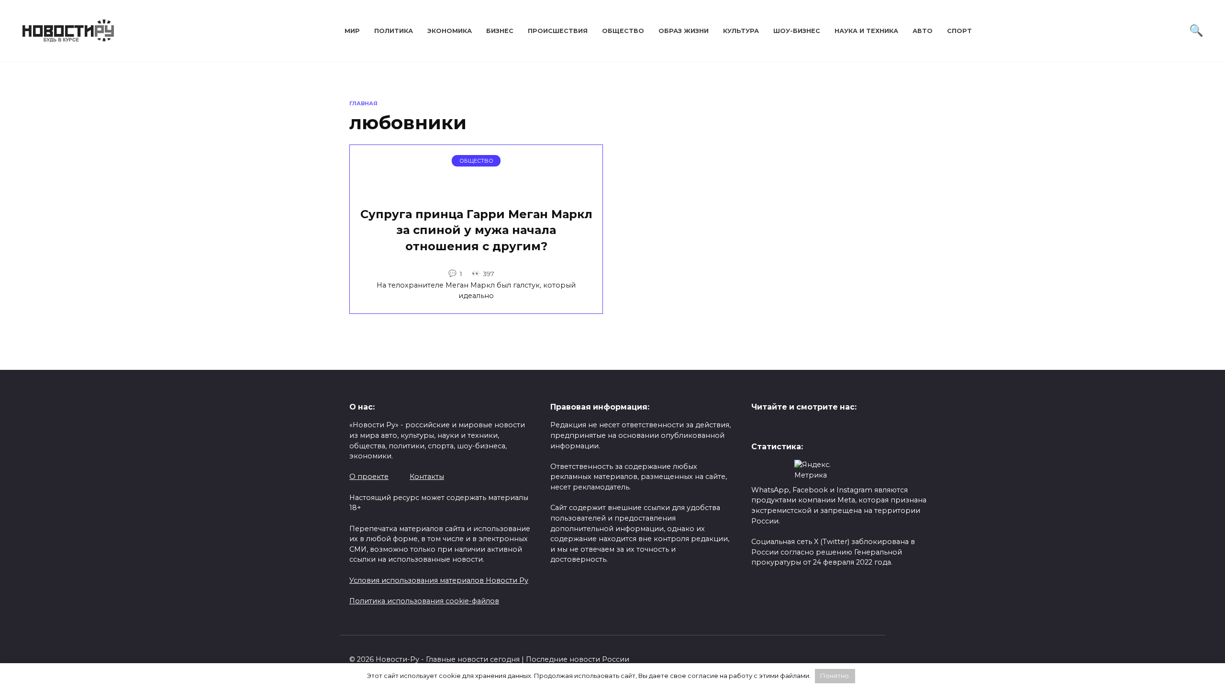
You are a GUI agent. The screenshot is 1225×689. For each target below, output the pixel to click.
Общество (623, 30)
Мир (352, 30)
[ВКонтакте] (774, 427)
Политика (393, 30)
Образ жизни (683, 30)
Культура (741, 30)
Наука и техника (866, 30)
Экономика (449, 30)
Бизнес (499, 30)
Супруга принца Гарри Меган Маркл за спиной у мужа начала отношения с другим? (476, 230)
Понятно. (835, 675)
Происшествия (558, 30)
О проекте (369, 476)
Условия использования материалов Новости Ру (438, 580)
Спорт (959, 30)
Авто (923, 30)
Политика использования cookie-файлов (424, 601)
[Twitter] (758, 427)
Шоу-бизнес (796, 30)
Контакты (427, 476)
